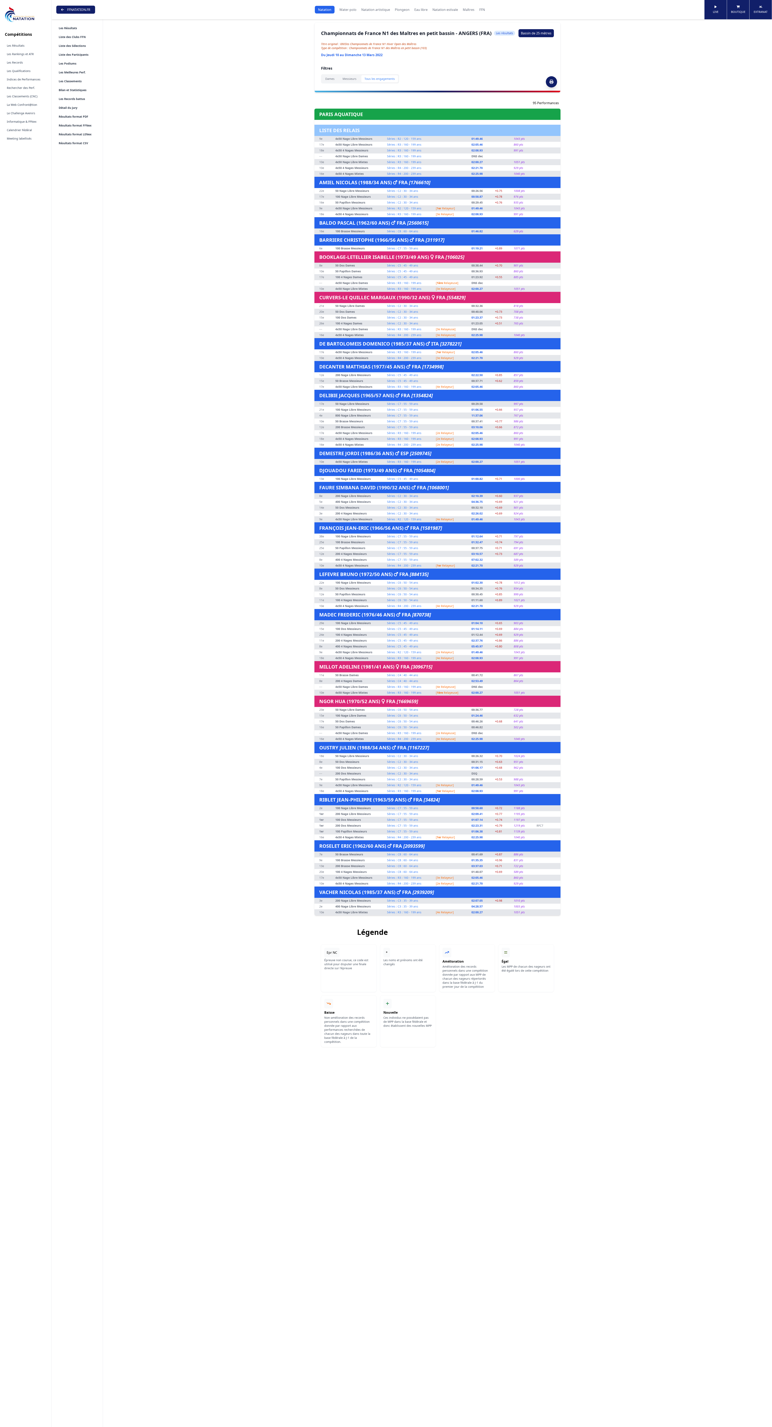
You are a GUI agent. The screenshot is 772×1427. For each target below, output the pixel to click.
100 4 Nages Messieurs (351, 600)
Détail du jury (68, 108)
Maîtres (468, 9)
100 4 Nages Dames (348, 277)
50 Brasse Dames (347, 675)
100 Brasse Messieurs (350, 231)
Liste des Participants (73, 55)
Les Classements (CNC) (22, 96)
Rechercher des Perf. (21, 88)
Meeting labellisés (19, 138)
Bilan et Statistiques (72, 90)
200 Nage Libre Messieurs (353, 375)
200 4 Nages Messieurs (351, 513)
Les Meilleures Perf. (72, 72)
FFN (482, 9)
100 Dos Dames (345, 317)
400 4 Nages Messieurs (351, 560)
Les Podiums (67, 63)
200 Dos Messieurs (348, 773)
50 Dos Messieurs (347, 507)
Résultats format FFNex (75, 125)
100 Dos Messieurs (348, 629)
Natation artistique (375, 9)
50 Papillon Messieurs (350, 202)
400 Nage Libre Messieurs (353, 502)
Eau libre (421, 9)
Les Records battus (72, 99)
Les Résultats (16, 45)
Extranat (761, 12)
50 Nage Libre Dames (350, 306)
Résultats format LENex (75, 134)
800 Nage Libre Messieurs (353, 415)
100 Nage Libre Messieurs (353, 197)
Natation (324, 9)
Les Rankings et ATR (20, 54)
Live (716, 12)
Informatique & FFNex (21, 121)
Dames (330, 79)
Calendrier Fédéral (19, 130)
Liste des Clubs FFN (72, 37)
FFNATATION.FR (78, 9)
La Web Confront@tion (22, 105)
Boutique (738, 12)
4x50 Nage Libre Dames (351, 156)
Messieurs (349, 79)
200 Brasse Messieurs (350, 427)
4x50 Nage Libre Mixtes (351, 162)
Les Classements (70, 81)
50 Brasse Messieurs (349, 381)
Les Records (15, 62)
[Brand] (25, 15)
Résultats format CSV (73, 143)
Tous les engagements (379, 79)
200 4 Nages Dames (348, 681)
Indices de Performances (23, 79)
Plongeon (402, 9)
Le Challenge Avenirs (21, 113)
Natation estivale (445, 9)
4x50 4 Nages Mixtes (349, 174)
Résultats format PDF (73, 116)
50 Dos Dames (345, 265)
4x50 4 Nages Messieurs (351, 150)
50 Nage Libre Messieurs (352, 191)
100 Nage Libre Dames (350, 715)
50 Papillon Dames (348, 271)
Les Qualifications (19, 71)
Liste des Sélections (72, 46)
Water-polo (347, 9)
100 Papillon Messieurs (351, 831)
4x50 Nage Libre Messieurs (353, 139)
